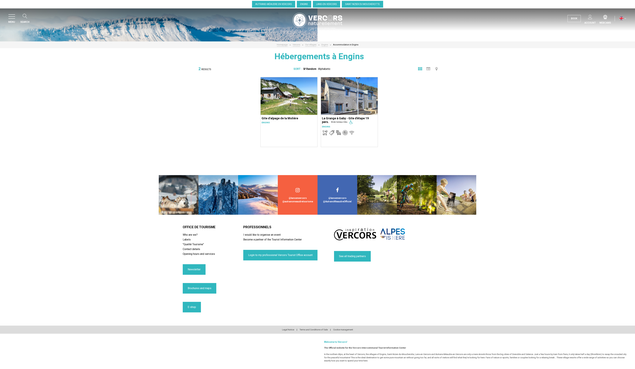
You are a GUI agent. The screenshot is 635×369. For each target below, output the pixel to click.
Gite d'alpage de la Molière (280, 118)
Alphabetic (324, 68)
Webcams (605, 16)
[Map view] (436, 69)
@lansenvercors (298, 198)
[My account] (590, 16)
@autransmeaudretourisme (297, 201)
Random (311, 68)
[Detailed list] (428, 69)
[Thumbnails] (420, 69)
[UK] (622, 18)
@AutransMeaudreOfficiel (337, 201)
